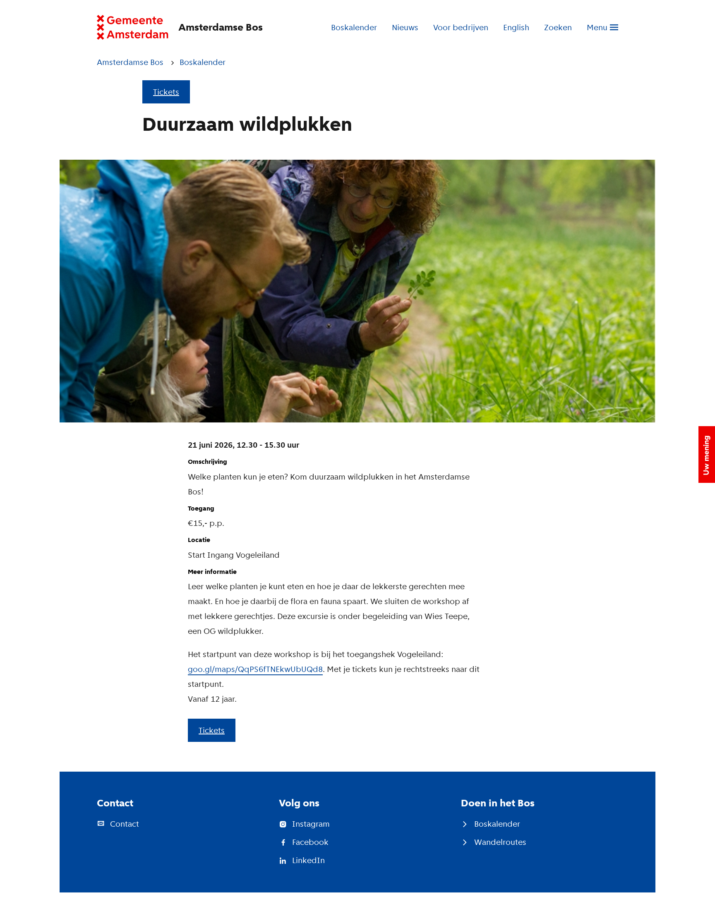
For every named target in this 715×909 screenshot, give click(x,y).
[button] (706, 454)
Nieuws (405, 27)
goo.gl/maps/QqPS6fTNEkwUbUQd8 (255, 669)
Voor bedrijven (460, 27)
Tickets (166, 91)
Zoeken (558, 27)
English (516, 27)
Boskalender (354, 27)
